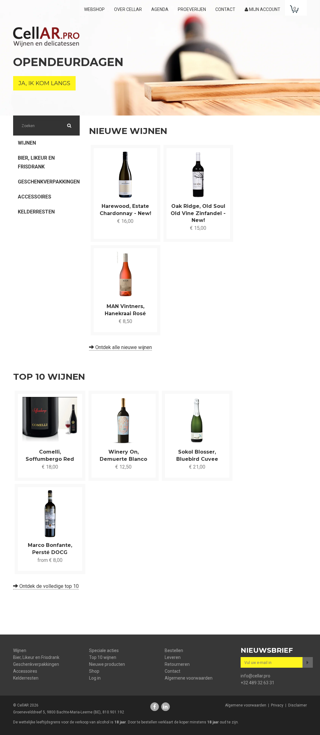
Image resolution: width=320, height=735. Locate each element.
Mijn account (264, 9)
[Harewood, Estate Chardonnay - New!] (125, 174)
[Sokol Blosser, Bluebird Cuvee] (197, 420)
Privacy (277, 705)
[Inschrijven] (307, 662)
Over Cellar (128, 9)
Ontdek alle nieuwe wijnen (123, 347)
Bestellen (174, 650)
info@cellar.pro (255, 675)
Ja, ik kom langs (44, 83)
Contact (225, 9)
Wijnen (27, 143)
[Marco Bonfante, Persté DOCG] (50, 513)
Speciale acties (104, 650)
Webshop (94, 9)
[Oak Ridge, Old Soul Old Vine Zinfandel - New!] (198, 174)
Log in (95, 678)
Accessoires (34, 197)
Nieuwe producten (107, 664)
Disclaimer (297, 705)
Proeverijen (192, 9)
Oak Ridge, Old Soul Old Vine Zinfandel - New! (198, 213)
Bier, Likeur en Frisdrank (36, 162)
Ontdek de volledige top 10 (48, 586)
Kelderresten (36, 212)
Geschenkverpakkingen (49, 182)
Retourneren (177, 664)
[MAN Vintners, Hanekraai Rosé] (125, 274)
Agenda (159, 9)
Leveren (173, 657)
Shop (94, 671)
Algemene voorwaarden (188, 678)
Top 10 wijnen (102, 657)
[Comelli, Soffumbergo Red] (50, 420)
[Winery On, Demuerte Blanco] (124, 420)
